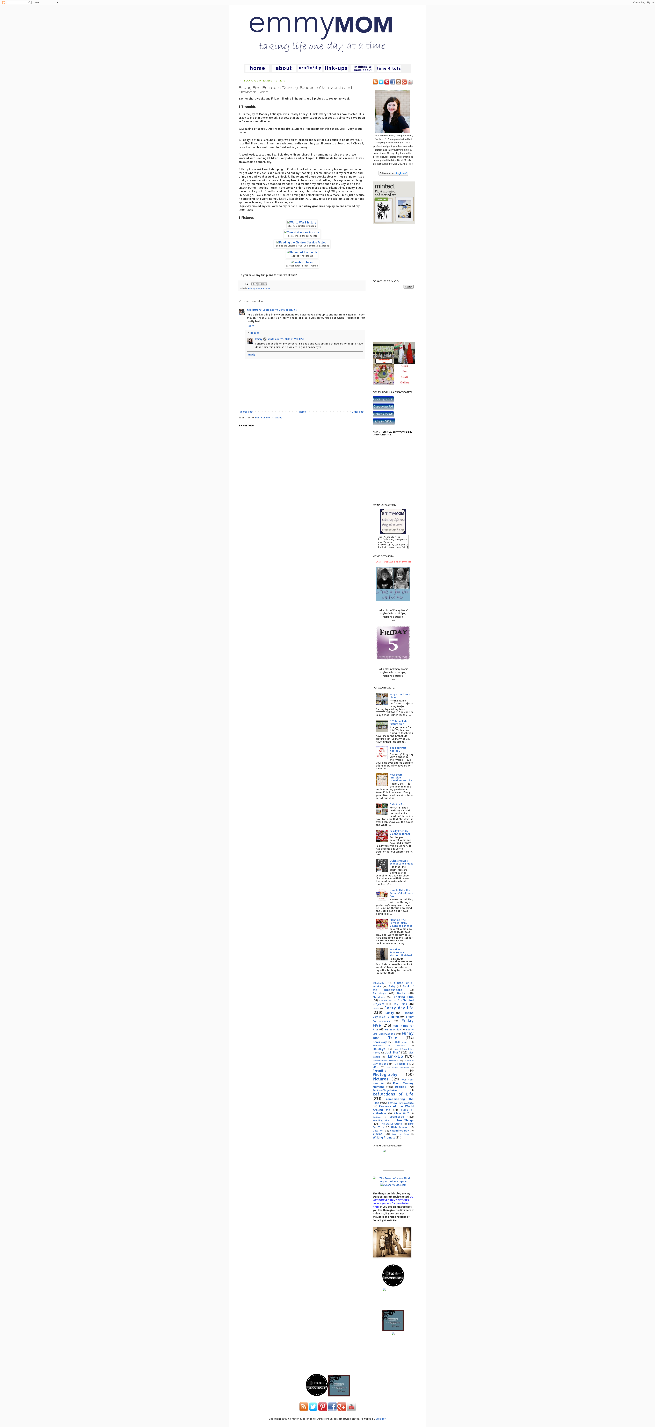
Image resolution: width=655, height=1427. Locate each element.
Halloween (401, 1042)
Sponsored (396, 1116)
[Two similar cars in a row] (302, 232)
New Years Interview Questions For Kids (401, 777)
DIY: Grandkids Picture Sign (398, 722)
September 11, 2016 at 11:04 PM (285, 339)
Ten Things (405, 1120)
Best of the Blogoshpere (393, 988)
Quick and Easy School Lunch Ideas (401, 862)
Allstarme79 (254, 309)
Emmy (258, 339)
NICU (375, 1067)
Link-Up (395, 1056)
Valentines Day (399, 1130)
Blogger (381, 1418)
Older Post (358, 411)
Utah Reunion (399, 1127)
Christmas (379, 997)
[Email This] (252, 284)
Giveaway (380, 1042)
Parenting (379, 1070)
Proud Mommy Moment (393, 1084)
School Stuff (401, 1113)
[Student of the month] (302, 252)
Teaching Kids (381, 1120)
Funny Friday (393, 1029)
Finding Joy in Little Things (393, 1014)
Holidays (379, 1049)
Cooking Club (404, 997)
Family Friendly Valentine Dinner (400, 832)
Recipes (400, 1086)
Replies (254, 332)
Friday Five (254, 288)
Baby (392, 986)
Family (389, 1013)
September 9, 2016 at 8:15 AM (280, 309)
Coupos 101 (385, 1000)
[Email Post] (246, 283)
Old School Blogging (398, 1067)
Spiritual (377, 1117)
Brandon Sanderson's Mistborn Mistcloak (401, 952)
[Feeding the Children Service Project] (301, 242)
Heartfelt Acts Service (389, 1045)
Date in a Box (398, 804)
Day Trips (399, 1004)
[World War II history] (301, 222)
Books (401, 993)
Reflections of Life (393, 1094)
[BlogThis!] (256, 284)
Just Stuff (392, 1052)
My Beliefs (401, 1063)
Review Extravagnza (401, 1102)
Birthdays (379, 993)
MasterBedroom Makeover (385, 1060)
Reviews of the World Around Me (393, 1108)
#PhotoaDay (379, 983)
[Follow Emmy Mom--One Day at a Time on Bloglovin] (393, 174)
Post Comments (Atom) (268, 417)
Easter (376, 1008)
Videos (377, 1134)
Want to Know (400, 1134)
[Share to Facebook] (262, 284)
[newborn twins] (302, 262)
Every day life (399, 1007)
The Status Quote (391, 1123)
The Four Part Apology (398, 749)
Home (302, 411)
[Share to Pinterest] (265, 284)
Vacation (378, 1130)
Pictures (265, 288)
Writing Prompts (384, 1137)
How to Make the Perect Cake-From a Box (401, 893)
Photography (385, 1074)
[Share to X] (259, 284)
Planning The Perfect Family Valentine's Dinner (401, 922)
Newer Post (246, 411)
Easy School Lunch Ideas (401, 696)
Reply (250, 325)
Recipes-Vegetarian (385, 1090)
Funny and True (393, 1035)
